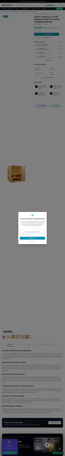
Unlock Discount (31, 238)
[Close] (45, 214)
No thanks (32, 241)
